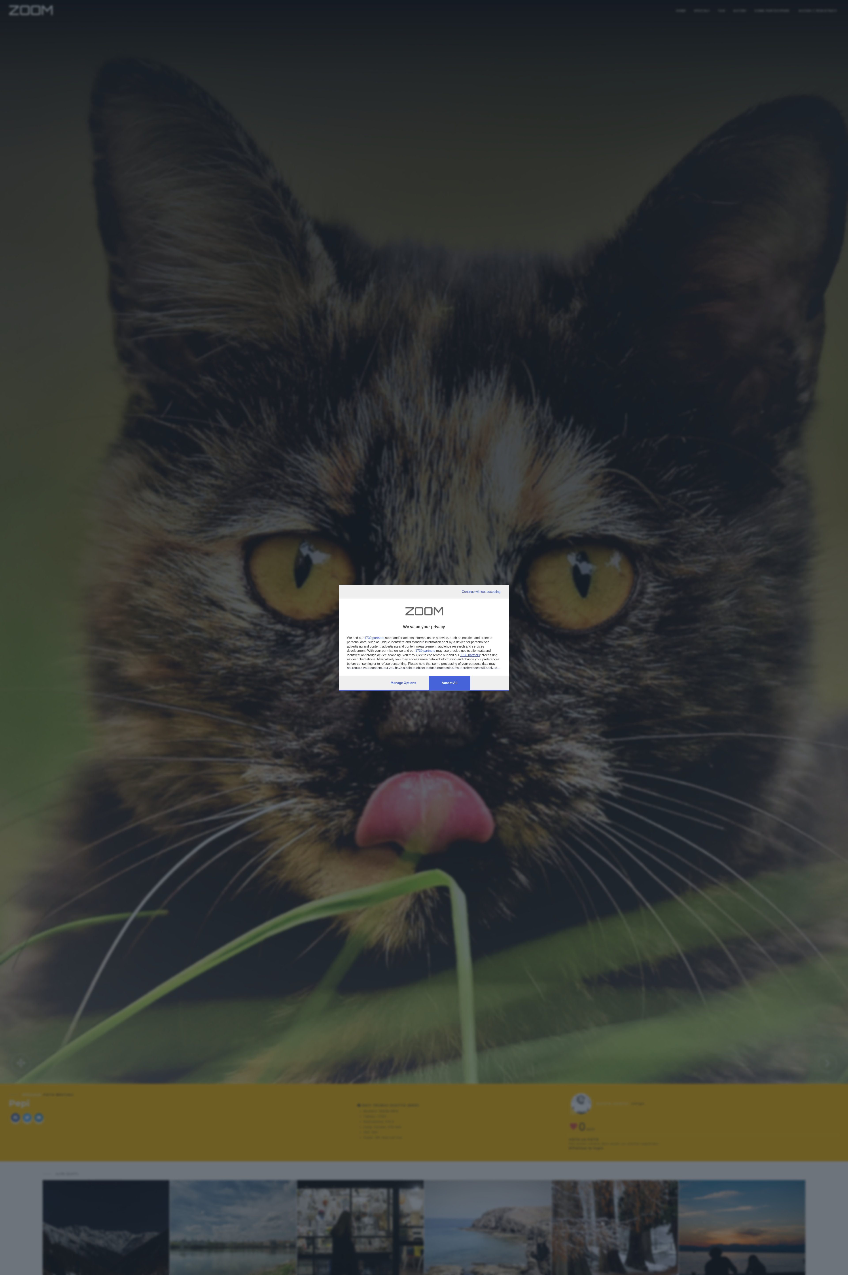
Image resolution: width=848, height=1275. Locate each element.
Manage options (403, 683)
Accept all (449, 683)
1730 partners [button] (374, 638)
